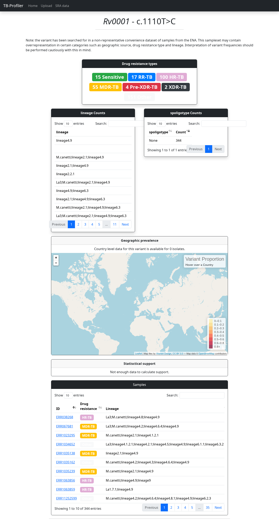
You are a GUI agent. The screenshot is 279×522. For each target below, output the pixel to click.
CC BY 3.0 (178, 353)
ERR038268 (64, 417)
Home (33, 5)
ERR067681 (64, 426)
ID (58, 408)
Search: (101, 123)
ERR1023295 (65, 435)
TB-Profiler (13, 5)
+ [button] (56, 257)
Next (125, 224)
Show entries (69, 123)
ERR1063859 (65, 489)
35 (208, 507)
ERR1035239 (65, 471)
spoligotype (158, 132)
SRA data (62, 5)
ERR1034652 (65, 444)
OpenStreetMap (206, 353)
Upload (46, 5)
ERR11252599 (66, 498)
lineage (62, 132)
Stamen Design (163, 353)
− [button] (56, 263)
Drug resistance (88, 406)
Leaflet (138, 353)
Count (181, 132)
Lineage (112, 408)
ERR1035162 (65, 462)
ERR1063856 (65, 480)
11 (115, 224)
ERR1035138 (65, 453)
